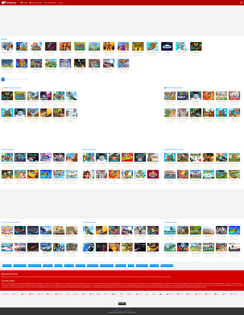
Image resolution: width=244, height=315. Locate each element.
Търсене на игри (93, 265)
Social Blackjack (140, 163)
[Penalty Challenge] (208, 247)
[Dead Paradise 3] (59, 230)
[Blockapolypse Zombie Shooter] (71, 95)
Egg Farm (7, 180)
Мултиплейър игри (166, 265)
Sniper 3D (140, 253)
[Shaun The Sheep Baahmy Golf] (183, 230)
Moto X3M (234, 118)
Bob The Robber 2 (195, 118)
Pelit (107, 294)
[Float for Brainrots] (152, 46)
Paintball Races (71, 236)
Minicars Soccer (195, 236)
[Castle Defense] (195, 174)
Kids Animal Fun (71, 180)
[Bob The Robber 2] (195, 112)
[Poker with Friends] (114, 157)
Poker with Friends (114, 163)
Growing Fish (20, 163)
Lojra (217, 294)
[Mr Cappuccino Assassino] (153, 247)
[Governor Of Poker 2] (183, 112)
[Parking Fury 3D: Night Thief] (33, 247)
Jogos (33, 294)
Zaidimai (199, 294)
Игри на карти (89, 149)
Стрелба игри (89, 222)
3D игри (131, 265)
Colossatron (182, 163)
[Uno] (208, 95)
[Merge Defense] (208, 174)
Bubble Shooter (182, 101)
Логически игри (120, 265)
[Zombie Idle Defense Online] (114, 230)
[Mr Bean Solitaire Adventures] (140, 174)
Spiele (50, 294)
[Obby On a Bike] (46, 174)
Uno (208, 101)
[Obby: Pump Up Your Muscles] (109, 46)
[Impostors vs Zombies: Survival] (153, 230)
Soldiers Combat (127, 253)
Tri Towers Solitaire (221, 101)
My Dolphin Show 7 (59, 180)
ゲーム (190, 299)
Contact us (117, 310)
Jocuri (131, 294)
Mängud (181, 294)
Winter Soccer (170, 253)
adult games (197, 299)
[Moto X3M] (234, 112)
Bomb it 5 (20, 180)
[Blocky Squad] (208, 157)
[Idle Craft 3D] (71, 157)
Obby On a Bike (46, 180)
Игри (225, 294)
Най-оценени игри (12, 88)
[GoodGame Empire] (208, 112)
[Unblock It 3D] (21, 63)
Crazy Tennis (195, 253)
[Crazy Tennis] (195, 247)
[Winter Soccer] (170, 247)
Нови (25, 3)
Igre (162, 294)
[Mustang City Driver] (33, 230)
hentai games (206, 299)
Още (60, 3)
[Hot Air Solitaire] (153, 157)
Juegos (41, 294)
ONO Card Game (127, 163)
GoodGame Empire (208, 118)
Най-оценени (37, 3)
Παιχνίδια (234, 294)
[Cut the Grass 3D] (79, 46)
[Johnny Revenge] (88, 247)
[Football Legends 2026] (7, 63)
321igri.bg (11, 3)
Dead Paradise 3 (59, 236)
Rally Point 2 (46, 253)
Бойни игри (58, 265)
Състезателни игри (10, 222)
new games (214, 299)
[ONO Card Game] (127, 157)
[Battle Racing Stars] (51, 63)
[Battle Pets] (234, 174)
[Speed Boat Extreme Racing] (7, 247)
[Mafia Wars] (46, 112)
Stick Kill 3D (127, 236)
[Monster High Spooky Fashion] (46, 95)
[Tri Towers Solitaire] (221, 95)
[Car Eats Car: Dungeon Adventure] (20, 230)
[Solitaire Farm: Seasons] (127, 174)
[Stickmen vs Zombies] (170, 174)
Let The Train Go (33, 101)
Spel (92, 294)
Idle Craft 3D (71, 163)
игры (105, 299)
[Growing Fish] (20, 157)
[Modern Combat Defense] (101, 247)
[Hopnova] (167, 46)
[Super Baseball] (208, 230)
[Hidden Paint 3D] (181, 46)
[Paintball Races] (71, 230)
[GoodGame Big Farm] (170, 112)
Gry (148, 294)
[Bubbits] (36, 46)
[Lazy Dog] (94, 46)
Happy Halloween (33, 180)
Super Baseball (208, 236)
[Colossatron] (183, 157)
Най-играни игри (174, 88)
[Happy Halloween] (33, 174)
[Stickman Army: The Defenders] (195, 157)
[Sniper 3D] (140, 247)
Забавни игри (7, 265)
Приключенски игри (34, 265)
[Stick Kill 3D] (109, 63)
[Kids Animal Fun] (71, 174)
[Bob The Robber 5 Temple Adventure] (59, 112)
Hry (155, 294)
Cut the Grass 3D (20, 101)
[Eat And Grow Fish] (123, 63)
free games (30, 299)
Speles (190, 294)
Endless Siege (221, 163)
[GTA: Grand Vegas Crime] (140, 230)
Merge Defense (208, 180)
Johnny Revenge (89, 253)
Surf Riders (170, 236)
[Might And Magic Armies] (33, 112)
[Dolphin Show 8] (46, 157)
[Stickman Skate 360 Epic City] (234, 247)
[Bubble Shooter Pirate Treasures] (21, 46)
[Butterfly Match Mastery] (65, 63)
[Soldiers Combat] (127, 247)
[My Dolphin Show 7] (59, 174)
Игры (24, 294)
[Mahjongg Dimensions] (20, 112)
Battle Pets (234, 180)
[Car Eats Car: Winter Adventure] (46, 230)
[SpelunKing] (51, 46)
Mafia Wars (46, 118)
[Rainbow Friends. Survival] (79, 63)
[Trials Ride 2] (71, 247)
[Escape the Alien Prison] (7, 46)
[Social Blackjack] (140, 157)
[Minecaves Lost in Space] (33, 157)
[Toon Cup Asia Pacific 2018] (59, 157)
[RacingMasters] (7, 230)
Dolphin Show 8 (46, 163)
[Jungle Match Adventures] (138, 46)
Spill (85, 294)
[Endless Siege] (221, 157)
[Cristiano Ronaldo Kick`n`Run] (221, 247)
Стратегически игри (173, 149)
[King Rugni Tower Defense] (183, 174)
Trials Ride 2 (71, 253)
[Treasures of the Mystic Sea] (170, 95)
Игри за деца (7, 149)
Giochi (77, 294)
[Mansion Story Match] (65, 46)
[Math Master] (94, 63)
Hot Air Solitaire (153, 163)
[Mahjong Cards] (234, 95)
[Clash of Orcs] (234, 157)
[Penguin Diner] (71, 112)
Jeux (68, 294)
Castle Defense (195, 180)
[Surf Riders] (170, 230)
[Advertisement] (122, 20)
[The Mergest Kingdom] (7, 112)
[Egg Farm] (7, 174)
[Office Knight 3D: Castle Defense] (36, 63)
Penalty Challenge (208, 253)
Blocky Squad (209, 163)
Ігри (123, 294)
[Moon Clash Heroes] (114, 247)
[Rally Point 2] (46, 247)
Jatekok (139, 294)
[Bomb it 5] (20, 174)
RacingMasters (7, 236)
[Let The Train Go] (33, 95)
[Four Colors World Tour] (59, 95)
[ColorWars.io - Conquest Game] (196, 46)
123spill (36, 299)
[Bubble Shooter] (183, 95)
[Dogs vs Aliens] (123, 46)
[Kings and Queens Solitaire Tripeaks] (88, 174)
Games (7, 294)
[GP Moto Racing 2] (20, 247)
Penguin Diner (71, 118)
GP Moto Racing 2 (20, 253)
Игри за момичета (142, 265)
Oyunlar (209, 294)
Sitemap (127, 310)
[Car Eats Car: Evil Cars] (59, 247)
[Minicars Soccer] (195, 230)
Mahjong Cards (234, 101)
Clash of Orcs (234, 163)
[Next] (26, 79)
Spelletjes (60, 294)
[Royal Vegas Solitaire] (153, 174)
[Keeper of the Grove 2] (221, 174)
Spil (100, 294)
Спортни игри (170, 222)
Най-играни (51, 3)
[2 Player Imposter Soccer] (183, 247)
